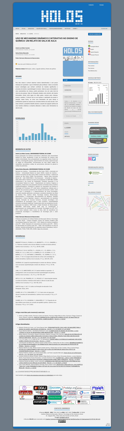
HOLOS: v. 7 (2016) (59, 332)
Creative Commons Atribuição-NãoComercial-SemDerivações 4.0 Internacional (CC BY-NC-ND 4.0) (72, 419)
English (92, 49)
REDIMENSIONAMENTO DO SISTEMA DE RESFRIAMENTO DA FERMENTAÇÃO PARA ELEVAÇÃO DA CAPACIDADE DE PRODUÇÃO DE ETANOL (51, 344)
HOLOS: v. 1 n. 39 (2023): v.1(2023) (57, 363)
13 (32, 371)
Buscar (104, 28)
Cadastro (91, 5)
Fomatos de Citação (71, 116)
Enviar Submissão (95, 34)
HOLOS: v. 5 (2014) (59, 319)
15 (36, 371)
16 (37, 371)
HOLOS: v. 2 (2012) (45, 341)
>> (49, 371)
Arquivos (31, 28)
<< (16, 371)
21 (46, 371)
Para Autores (91, 68)
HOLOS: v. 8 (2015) (74, 359)
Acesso (102, 5)
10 (28, 371)
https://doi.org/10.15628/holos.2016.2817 (27, 64)
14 (34, 371)
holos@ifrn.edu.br (64, 417)
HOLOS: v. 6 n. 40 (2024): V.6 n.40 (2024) (31, 354)
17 (39, 371)
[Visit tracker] (88, 185)
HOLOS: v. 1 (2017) (40, 351)
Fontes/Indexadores (55, 28)
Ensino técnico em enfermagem (72, 352)
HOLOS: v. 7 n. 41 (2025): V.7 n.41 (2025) (58, 329)
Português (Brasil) (94, 46)
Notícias (67, 28)
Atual (23, 28)
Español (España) (94, 52)
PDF (66, 80)
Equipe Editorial (42, 28)
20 (44, 371)
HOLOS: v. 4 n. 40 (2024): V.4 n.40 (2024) (44, 337)
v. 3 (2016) (30, 33)
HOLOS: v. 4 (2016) (30, 368)
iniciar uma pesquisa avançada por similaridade (40, 375)
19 (42, 371)
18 (41, 371)
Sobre (75, 28)
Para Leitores (91, 65)
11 (29, 371)
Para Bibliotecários (92, 70)
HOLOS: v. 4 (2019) (30, 346)
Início (17, 28)
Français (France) (94, 54)
